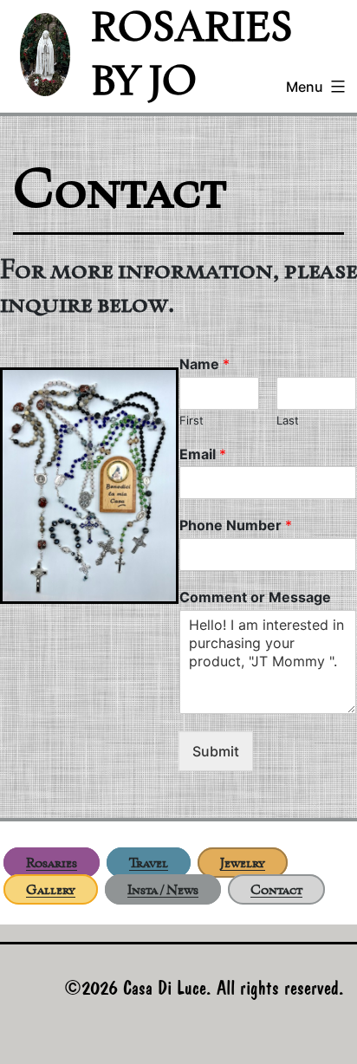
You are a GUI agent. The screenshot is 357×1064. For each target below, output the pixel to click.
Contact (276, 889)
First (191, 420)
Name (204, 364)
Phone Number (235, 525)
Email (202, 454)
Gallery (50, 889)
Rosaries (51, 862)
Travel (148, 862)
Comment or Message (255, 597)
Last (287, 420)
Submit (215, 751)
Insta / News (162, 889)
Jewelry (242, 862)
